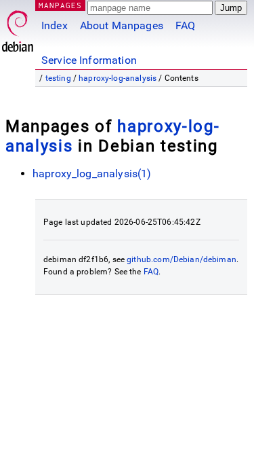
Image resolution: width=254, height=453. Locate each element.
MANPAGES (60, 5)
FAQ (185, 25)
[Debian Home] (18, 27)
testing (58, 78)
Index (54, 25)
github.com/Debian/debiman (181, 259)
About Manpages (121, 25)
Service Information (89, 60)
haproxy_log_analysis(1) (92, 173)
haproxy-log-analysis (117, 78)
